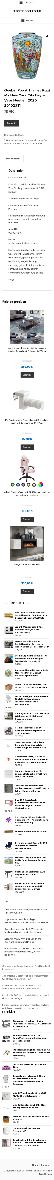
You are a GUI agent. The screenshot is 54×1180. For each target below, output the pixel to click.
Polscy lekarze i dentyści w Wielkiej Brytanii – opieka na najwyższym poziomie (23, 951)
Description (13, 158)
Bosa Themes (45, 1174)
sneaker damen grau (14, 143)
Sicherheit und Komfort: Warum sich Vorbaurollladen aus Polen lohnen (24, 930)
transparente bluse (33, 143)
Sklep (35, 1165)
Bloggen (45, 1165)
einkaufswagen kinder (21, 140)
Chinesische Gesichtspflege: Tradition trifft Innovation (25, 911)
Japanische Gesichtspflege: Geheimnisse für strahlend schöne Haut (26, 921)
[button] (27, 20)
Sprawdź (11, 123)
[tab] (13, 158)
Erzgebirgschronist (27, 11)
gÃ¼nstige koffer (39, 140)
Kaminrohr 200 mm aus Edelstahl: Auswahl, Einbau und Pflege (22, 940)
